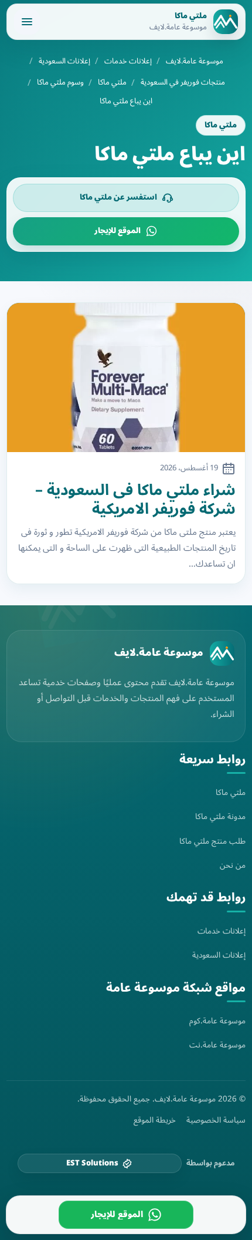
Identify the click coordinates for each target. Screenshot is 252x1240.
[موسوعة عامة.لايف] (222, 653)
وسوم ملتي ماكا (60, 82)
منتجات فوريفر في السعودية (183, 82)
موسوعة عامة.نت (217, 1044)
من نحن (233, 865)
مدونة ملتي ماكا (220, 816)
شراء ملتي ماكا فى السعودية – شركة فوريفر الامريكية (135, 500)
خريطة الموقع (155, 1120)
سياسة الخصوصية (216, 1120)
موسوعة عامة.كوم (217, 1020)
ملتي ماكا (112, 82)
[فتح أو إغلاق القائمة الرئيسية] (27, 22)
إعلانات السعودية (64, 61)
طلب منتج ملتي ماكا (212, 841)
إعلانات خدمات (128, 61)
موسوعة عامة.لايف (194, 61)
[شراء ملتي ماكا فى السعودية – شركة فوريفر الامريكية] (126, 377)
